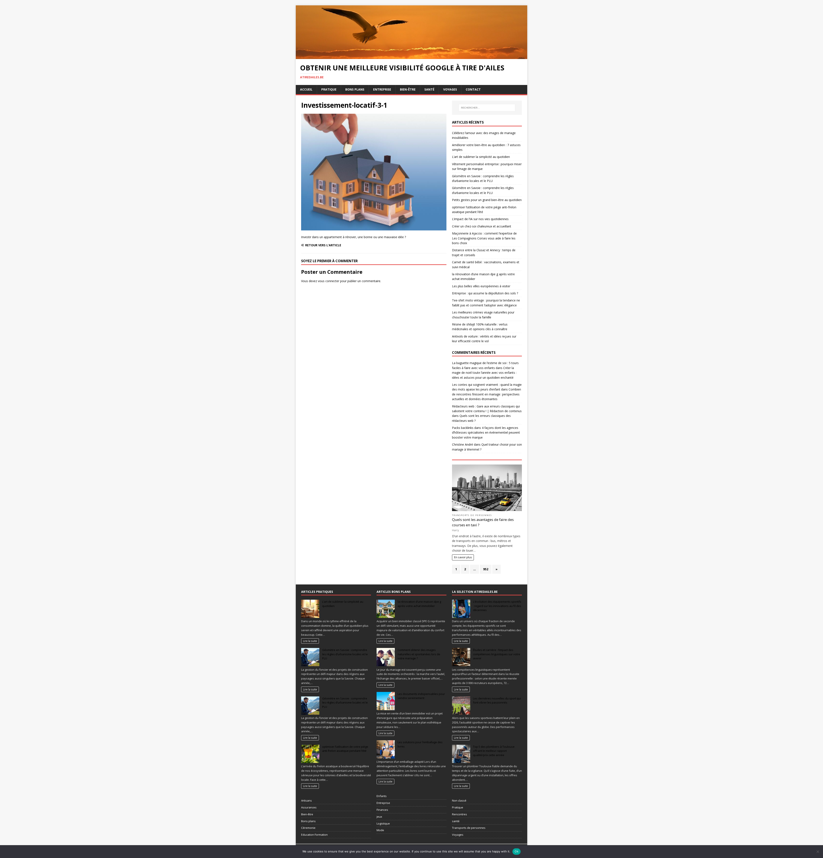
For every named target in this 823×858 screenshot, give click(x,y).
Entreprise (382, 89)
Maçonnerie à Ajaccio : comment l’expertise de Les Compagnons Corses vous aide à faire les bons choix (484, 238)
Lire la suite (310, 641)
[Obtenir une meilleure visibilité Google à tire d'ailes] (411, 56)
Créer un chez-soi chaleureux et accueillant (481, 226)
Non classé (459, 800)
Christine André (462, 444)
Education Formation (314, 835)
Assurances (309, 807)
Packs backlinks (462, 428)
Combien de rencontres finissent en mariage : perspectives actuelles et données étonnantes (486, 394)
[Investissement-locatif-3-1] (373, 228)
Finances (382, 810)
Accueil (306, 89)
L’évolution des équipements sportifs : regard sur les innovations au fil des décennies (497, 606)
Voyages (450, 89)
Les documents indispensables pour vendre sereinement (421, 696)
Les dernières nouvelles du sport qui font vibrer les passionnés (497, 700)
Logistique (383, 823)
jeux (379, 817)
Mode (380, 830)
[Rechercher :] (486, 107)
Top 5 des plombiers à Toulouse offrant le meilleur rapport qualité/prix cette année (494, 751)
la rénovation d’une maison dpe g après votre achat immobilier (419, 604)
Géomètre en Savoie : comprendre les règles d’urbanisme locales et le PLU (345, 654)
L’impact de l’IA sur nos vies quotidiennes (480, 219)
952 (485, 569)
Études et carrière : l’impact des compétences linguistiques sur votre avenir (496, 654)
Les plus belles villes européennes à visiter (481, 286)
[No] (817, 851)
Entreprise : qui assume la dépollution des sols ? (485, 293)
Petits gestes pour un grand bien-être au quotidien (487, 200)
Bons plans (354, 89)
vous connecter (328, 281)
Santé (429, 89)
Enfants (382, 796)
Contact (473, 89)
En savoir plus (463, 557)
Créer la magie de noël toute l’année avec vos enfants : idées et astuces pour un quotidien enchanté (484, 373)
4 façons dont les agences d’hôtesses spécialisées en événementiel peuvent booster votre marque (486, 432)
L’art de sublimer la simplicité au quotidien (481, 157)
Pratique (328, 89)
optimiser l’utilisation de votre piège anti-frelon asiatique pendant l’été (345, 749)
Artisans (306, 800)
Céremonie (308, 828)
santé (456, 821)
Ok (516, 851)
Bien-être (408, 89)
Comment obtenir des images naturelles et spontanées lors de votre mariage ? (419, 654)
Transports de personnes (472, 515)
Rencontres (459, 814)
